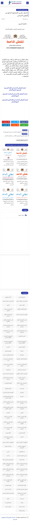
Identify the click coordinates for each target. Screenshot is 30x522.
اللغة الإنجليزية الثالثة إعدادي (21, 417)
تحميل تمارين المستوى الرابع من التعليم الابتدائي (22, 183)
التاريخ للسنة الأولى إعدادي (8, 315)
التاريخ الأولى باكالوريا (21, 309)
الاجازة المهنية (8, 297)
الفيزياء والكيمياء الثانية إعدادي (8, 402)
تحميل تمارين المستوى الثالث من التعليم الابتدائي (8, 183)
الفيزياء (21, 396)
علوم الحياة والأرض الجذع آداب (21, 475)
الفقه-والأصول (8, 388)
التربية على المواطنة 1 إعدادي (8, 331)
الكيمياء (8, 412)
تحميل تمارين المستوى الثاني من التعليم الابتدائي (22, 202)
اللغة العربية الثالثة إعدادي (8, 417)
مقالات (21, 502)
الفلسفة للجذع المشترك (8, 392)
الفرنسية (22, 388)
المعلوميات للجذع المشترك (22, 447)
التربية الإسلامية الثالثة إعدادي (22, 326)
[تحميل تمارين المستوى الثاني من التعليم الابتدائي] (21, 194)
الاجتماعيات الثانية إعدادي (8, 301)
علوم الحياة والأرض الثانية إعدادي (8, 469)
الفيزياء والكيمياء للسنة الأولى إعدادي (8, 397)
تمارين (8, 451)
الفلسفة (22, 392)
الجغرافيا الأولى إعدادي (8, 355)
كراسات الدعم (8, 489)
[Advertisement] (15, 272)
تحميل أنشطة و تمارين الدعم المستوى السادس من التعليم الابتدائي (21, 163)
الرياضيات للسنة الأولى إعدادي (8, 378)
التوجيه (21, 351)
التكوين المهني (22, 347)
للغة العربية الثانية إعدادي (8, 493)
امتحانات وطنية (8, 446)
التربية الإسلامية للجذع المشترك (22, 331)
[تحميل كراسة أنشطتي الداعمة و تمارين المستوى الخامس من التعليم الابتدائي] (8, 154)
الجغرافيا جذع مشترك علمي (8, 365)
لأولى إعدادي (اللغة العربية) (22, 493)
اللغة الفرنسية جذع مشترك (8, 428)
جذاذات (8, 455)
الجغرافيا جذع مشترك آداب (8, 359)
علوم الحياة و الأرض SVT (8, 459)
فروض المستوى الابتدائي (21, 489)
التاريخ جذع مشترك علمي (21, 314)
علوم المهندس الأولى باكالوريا (21, 480)
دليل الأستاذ (21, 459)
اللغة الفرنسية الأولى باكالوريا (21, 422)
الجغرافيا (22, 355)
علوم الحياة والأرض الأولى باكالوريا (8, 464)
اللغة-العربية (8, 433)
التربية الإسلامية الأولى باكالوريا (8, 320)
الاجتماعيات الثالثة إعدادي (21, 301)
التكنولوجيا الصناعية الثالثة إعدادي (8, 336)
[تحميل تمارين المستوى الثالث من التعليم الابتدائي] (8, 174)
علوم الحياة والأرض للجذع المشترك (8, 475)
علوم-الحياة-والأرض (22, 485)
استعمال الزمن (22, 297)
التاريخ (8, 305)
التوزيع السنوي (8, 351)
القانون (21, 412)
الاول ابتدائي (22, 305)
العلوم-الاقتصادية (8, 383)
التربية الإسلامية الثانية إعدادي (8, 326)
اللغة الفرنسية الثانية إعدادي (21, 428)
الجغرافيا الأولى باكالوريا (22, 359)
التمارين (8, 347)
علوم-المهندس (8, 485)
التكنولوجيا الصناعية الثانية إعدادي (8, 342)
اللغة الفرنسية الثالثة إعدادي (8, 422)
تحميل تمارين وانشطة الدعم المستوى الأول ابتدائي (8, 202)
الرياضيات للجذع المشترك (21, 378)
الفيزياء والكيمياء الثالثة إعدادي (22, 402)
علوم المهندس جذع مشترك (8, 480)
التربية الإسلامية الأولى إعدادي (22, 320)
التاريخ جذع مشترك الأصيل (8, 309)
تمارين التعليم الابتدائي (22, 10)
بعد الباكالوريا (22, 451)
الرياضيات (8, 369)
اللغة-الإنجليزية (22, 433)
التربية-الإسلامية (21, 336)
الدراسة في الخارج (22, 369)
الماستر (22, 437)
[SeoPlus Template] (28, 517)
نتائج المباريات (8, 502)
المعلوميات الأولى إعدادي (21, 442)
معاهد (8, 498)
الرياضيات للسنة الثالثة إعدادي (22, 383)
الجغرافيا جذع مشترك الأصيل (22, 365)
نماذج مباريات (22, 506)
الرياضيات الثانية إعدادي (8, 373)
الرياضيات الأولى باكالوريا (21, 373)
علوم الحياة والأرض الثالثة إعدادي (21, 469)
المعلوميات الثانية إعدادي (8, 442)
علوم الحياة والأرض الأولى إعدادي (21, 464)
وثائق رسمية (8, 506)
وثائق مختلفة (22, 510)
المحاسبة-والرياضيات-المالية (8, 437)
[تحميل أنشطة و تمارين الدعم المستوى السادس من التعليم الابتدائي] (21, 154)
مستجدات (22, 498)
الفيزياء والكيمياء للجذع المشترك (22, 408)
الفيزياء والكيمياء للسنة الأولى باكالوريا (8, 408)
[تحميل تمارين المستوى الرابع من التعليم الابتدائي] (21, 174)
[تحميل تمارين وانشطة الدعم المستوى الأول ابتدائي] (8, 194)
